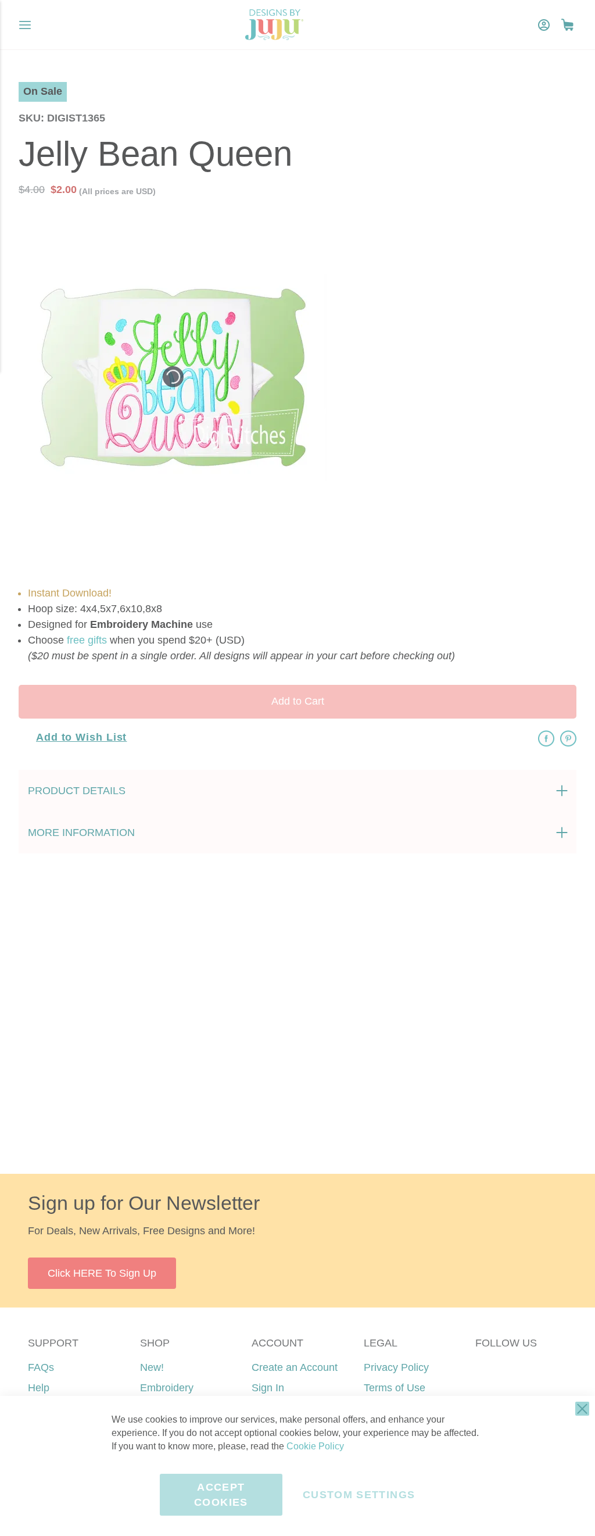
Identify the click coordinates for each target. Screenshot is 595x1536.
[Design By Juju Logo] (274, 24)
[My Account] (543, 25)
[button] (567, 25)
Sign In (268, 1388)
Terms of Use (394, 1388)
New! (152, 1367)
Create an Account (295, 1367)
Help (38, 1388)
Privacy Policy (396, 1367)
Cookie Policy (315, 1446)
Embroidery (166, 1388)
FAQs (41, 1367)
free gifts (87, 640)
